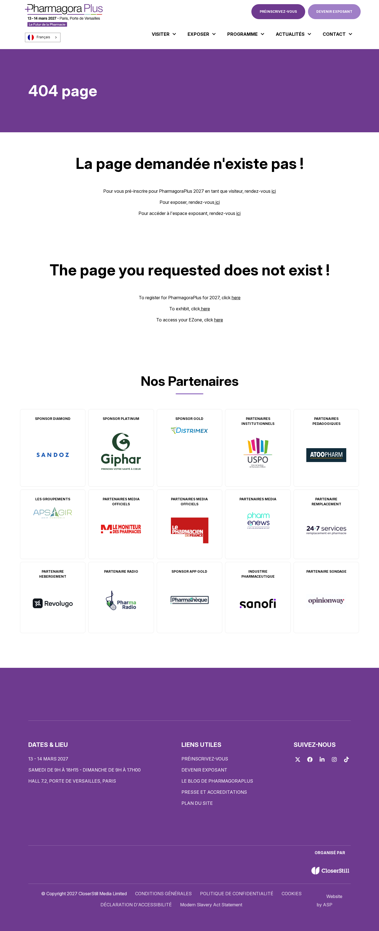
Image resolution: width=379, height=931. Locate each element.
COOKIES (292, 893)
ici (274, 191)
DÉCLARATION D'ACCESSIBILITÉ (136, 904)
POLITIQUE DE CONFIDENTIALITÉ (236, 893)
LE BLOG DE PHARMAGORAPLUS (217, 781)
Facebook (310, 759)
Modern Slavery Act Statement (211, 904)
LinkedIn (322, 759)
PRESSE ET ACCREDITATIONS (214, 792)
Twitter (298, 759)
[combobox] (42, 37)
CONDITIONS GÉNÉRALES (163, 893)
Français (43, 37)
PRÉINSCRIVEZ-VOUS (278, 11)
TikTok (346, 759)
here (236, 297)
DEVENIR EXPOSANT (334, 11)
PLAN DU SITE (197, 803)
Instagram (334, 759)
